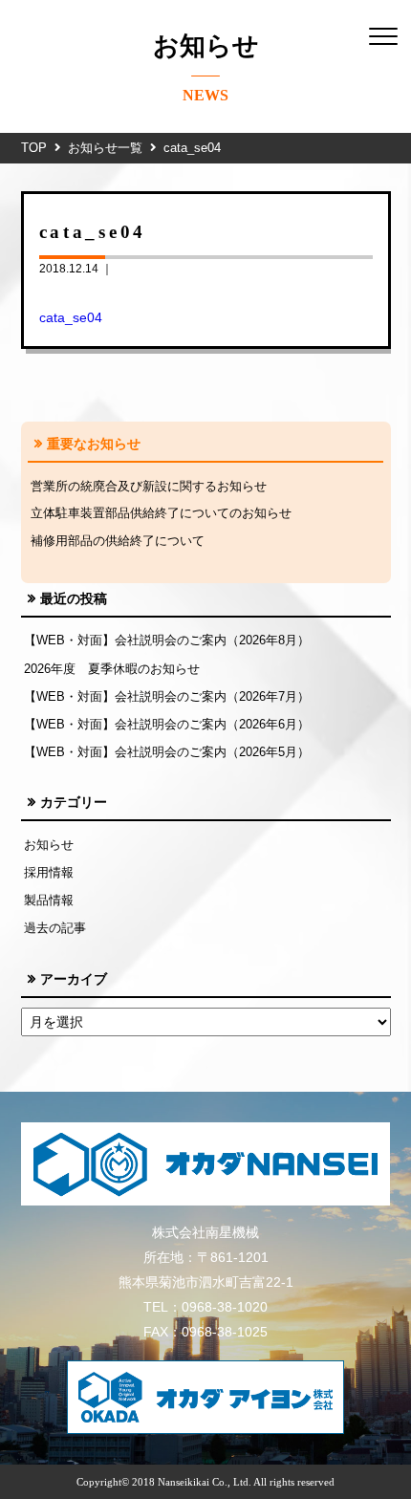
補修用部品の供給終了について (118, 540)
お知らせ (49, 844)
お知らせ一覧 (105, 148)
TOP (34, 148)
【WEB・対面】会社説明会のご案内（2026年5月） (167, 752)
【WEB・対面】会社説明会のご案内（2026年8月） (167, 640)
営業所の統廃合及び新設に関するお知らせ (149, 486)
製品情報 (49, 900)
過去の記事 (55, 928)
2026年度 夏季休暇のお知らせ (112, 669)
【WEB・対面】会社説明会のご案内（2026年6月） (167, 724)
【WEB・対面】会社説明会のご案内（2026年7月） (167, 696)
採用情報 (49, 872)
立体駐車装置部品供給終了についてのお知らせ (161, 513)
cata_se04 (70, 317)
